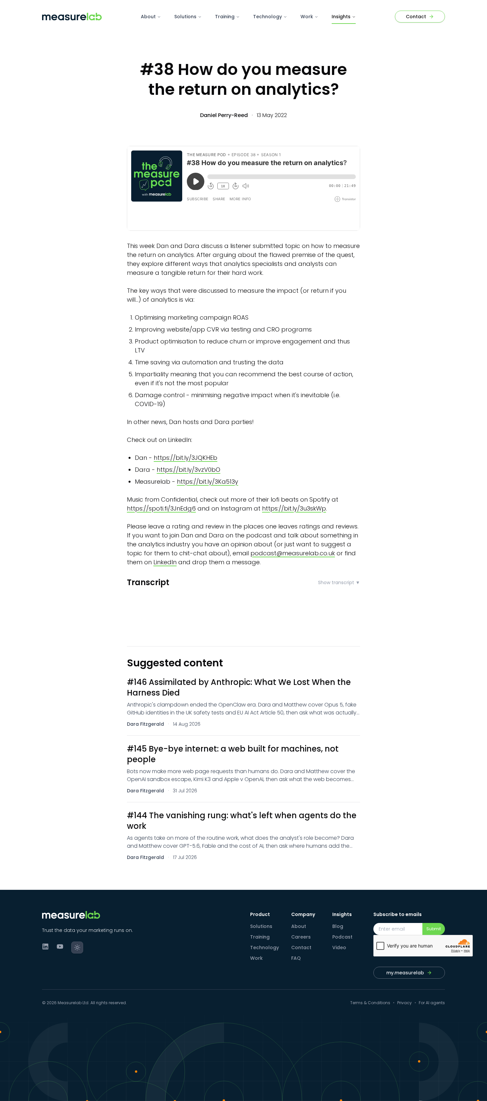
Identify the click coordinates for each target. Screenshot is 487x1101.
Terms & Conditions (370, 1003)
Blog (337, 926)
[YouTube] (60, 946)
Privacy (404, 1003)
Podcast (342, 937)
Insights (341, 16)
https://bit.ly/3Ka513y (207, 481)
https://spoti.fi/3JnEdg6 (161, 508)
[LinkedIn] (45, 946)
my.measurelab (405, 972)
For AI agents (432, 1003)
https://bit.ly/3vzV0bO (188, 469)
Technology (267, 16)
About (148, 16)
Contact (301, 947)
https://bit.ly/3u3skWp (294, 508)
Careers (301, 937)
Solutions (185, 16)
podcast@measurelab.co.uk (292, 553)
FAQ (296, 958)
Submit (433, 929)
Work (306, 16)
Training (225, 16)
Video (339, 947)
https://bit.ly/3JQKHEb (185, 458)
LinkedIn (165, 562)
